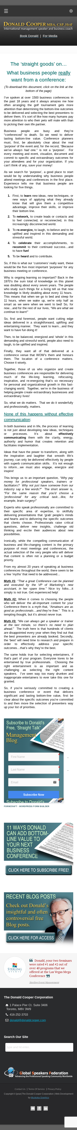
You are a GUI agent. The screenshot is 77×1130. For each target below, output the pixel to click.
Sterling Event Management (44, 982)
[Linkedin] (46, 1108)
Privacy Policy (54, 1089)
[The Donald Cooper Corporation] (38, 30)
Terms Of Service (36, 1089)
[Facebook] (39, 1108)
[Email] (33, 1108)
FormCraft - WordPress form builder (26, 806)
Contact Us (20, 1089)
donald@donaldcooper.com (28, 1020)
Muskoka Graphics (40, 1097)
